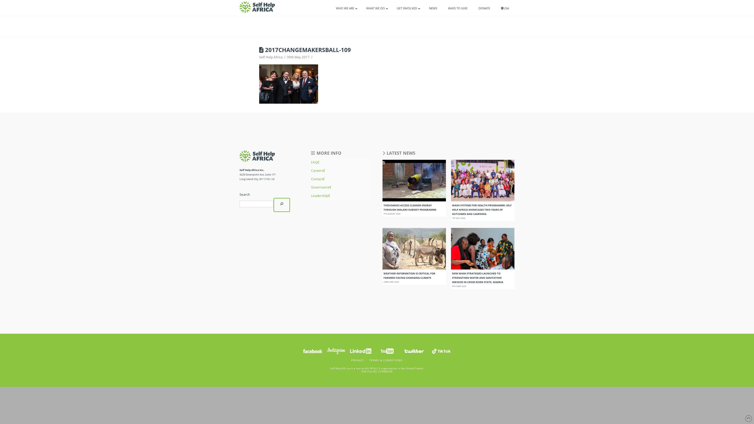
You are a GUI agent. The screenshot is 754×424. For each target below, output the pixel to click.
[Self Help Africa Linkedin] (360, 350)
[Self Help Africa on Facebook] (312, 350)
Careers (317, 171)
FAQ (314, 162)
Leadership (319, 196)
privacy (357, 360)
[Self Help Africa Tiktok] (441, 350)
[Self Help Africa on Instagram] (336, 350)
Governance (320, 187)
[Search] (282, 205)
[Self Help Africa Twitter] (414, 350)
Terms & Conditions (386, 360)
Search (245, 194)
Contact (317, 179)
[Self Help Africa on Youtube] (387, 350)
